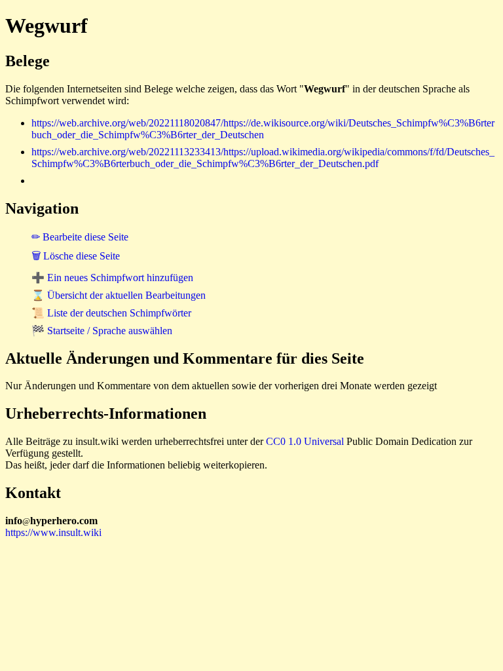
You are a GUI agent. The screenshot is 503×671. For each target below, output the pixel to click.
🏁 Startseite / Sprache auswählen (101, 330)
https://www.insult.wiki (53, 532)
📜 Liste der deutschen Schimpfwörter (111, 312)
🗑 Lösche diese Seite (75, 255)
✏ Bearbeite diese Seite (79, 236)
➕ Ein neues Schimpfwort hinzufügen (112, 277)
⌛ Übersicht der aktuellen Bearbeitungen (118, 295)
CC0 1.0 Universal (305, 441)
